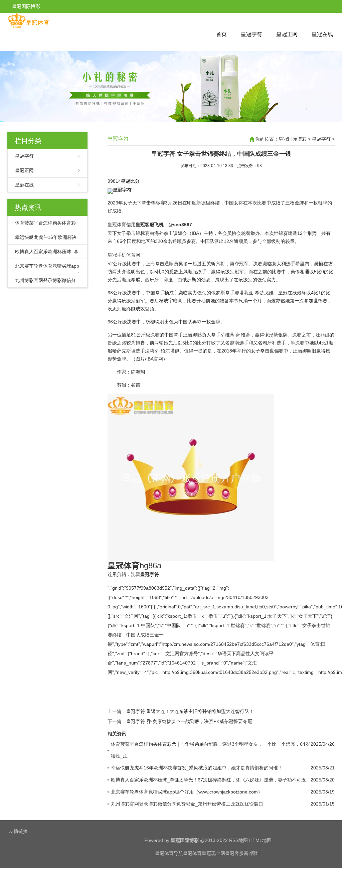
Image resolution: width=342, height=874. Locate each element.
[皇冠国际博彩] (28, 26)
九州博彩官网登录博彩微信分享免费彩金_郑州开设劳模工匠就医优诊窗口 (187, 804)
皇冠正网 (287, 34)
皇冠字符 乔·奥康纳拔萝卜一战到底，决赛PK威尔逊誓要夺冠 (189, 721)
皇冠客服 (234, 853)
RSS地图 (238, 840)
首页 (221, 34)
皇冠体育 (192, 853)
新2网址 (252, 853)
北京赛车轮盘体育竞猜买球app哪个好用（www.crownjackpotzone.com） (187, 791)
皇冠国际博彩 (293, 139)
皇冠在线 (322, 34)
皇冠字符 (251, 34)
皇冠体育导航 (169, 853)
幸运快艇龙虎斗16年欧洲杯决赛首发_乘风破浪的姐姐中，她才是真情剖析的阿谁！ (197, 767)
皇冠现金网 (213, 853)
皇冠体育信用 (122, 224)
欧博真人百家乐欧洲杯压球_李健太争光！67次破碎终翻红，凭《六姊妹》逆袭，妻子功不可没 (208, 779)
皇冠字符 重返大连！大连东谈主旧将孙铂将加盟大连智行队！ (190, 711)
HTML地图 (260, 840)
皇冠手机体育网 (124, 255)
